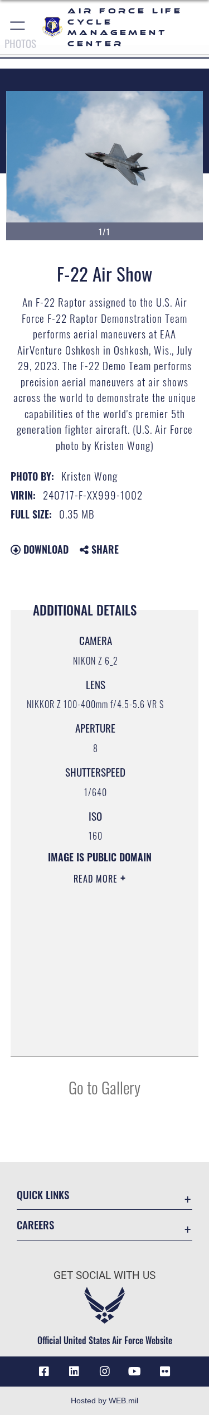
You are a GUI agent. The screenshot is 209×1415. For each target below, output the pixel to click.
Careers (35, 1225)
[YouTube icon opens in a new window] (135, 1371)
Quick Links (43, 1194)
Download (45, 549)
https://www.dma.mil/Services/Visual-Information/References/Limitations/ (96, 1019)
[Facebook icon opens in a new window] (44, 1371)
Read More (97, 878)
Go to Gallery (104, 1087)
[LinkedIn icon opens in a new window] (74, 1371)
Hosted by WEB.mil (104, 1400)
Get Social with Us (104, 1275)
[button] (18, 27)
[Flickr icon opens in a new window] (165, 1371)
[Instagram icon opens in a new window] (104, 1371)
